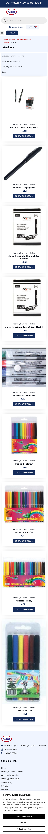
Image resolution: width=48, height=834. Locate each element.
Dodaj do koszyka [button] (24, 136)
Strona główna (9, 39)
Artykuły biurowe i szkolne (13, 56)
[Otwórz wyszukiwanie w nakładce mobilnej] (24, 20)
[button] (2, 33)
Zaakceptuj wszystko (24, 816)
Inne (4, 72)
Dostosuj (24, 822)
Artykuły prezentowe (11, 66)
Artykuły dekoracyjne (11, 61)
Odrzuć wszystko (24, 829)
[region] (24, 812)
